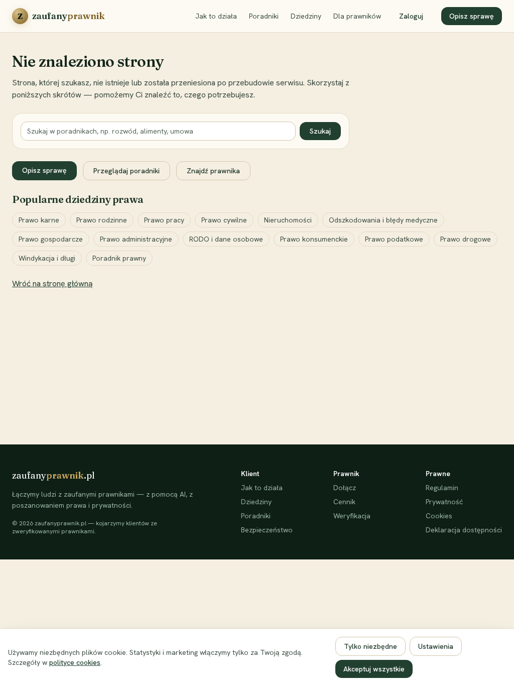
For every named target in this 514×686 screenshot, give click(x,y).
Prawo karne (39, 219)
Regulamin (442, 487)
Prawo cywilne (224, 219)
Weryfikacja (351, 515)
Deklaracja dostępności (464, 529)
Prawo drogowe (465, 239)
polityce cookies (74, 662)
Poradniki (264, 16)
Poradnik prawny (119, 258)
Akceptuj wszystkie (374, 668)
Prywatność (444, 501)
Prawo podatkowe (394, 239)
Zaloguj (411, 16)
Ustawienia (435, 646)
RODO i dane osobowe (226, 239)
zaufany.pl (53, 475)
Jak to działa (216, 16)
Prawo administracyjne (136, 239)
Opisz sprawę (471, 16)
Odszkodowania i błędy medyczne (383, 219)
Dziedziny (306, 16)
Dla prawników (357, 16)
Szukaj (320, 131)
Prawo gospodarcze (51, 239)
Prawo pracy (164, 219)
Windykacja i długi (47, 258)
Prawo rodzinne (101, 219)
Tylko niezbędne (370, 646)
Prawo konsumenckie (314, 239)
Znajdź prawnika (213, 170)
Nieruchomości (288, 219)
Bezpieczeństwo (267, 529)
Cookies (439, 515)
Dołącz (344, 487)
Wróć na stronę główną (52, 283)
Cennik (344, 501)
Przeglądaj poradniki (126, 170)
